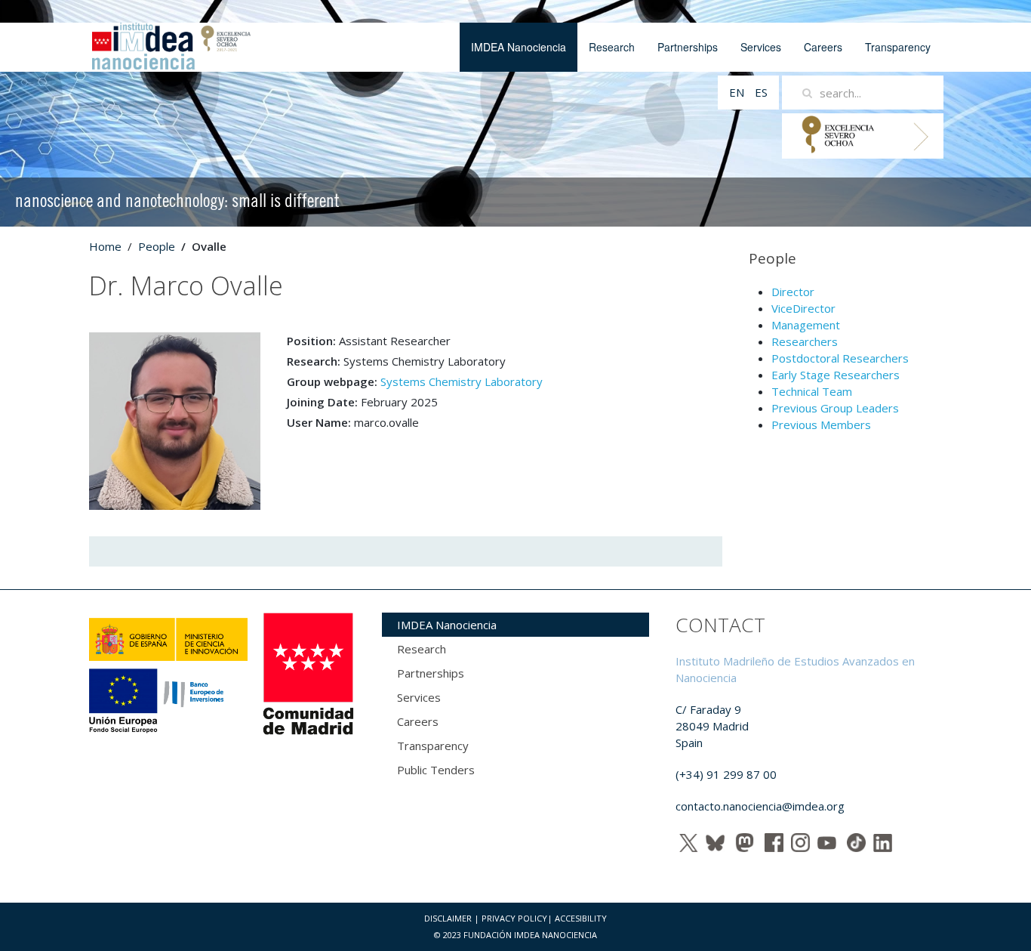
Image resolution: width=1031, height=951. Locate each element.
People (156, 246)
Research (612, 46)
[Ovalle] (174, 420)
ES (761, 92)
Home (105, 246)
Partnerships (687, 46)
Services (760, 46)
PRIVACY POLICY (514, 918)
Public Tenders (436, 769)
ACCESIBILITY (581, 918)
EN (738, 92)
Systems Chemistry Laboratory (461, 381)
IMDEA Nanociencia (518, 46)
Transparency (898, 46)
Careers (823, 46)
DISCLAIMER (448, 918)
